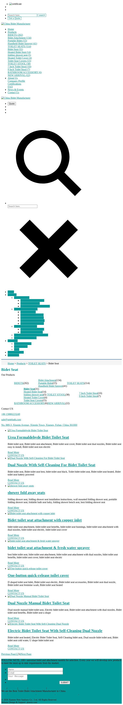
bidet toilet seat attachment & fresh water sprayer (49, 548)
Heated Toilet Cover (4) (20, 58)
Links (4, 694)
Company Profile (16, 81)
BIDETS (18, 383)
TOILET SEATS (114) (19, 46)
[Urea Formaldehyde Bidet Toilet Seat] (65, 430)
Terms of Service (37, 688)
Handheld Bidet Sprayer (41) (22, 43)
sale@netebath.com (17, 6)
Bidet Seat (29, 389)
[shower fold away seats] (65, 485)
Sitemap (23, 688)
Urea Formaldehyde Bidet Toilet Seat (38, 437)
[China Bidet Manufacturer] (15, 23)
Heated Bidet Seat (33, 391)
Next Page (26, 654)
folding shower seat (33, 394)
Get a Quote (14, 18)
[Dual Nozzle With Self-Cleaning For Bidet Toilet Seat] (65, 458)
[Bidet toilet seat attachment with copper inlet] (65, 513)
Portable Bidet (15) (17, 40)
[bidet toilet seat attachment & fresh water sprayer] (65, 541)
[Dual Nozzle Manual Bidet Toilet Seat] (65, 596)
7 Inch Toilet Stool (88, 393)
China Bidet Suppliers (67, 694)
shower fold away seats (26, 492)
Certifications (14, 83)
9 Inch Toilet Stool (88, 396)
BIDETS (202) (15, 35)
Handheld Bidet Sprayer (50, 386)
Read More (13, 452)
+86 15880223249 (17, 9)
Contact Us (13, 92)
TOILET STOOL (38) (19, 63)
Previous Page (8, 654)
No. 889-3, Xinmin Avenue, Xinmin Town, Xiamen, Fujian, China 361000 (39, 425)
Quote (12, 103)
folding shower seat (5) (19, 55)
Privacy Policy (54, 688)
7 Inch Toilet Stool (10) (19, 66)
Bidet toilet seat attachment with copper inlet (45, 520)
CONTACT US (16, 455)
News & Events (16, 89)
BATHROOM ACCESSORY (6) (25, 72)
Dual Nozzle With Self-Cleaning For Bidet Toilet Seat (51, 465)
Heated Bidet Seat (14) (19, 52)
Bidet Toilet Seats (46, 694)
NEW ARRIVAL (56, 403)
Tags (3, 688)
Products (12, 32)
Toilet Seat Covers (33, 400)
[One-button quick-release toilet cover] (65, 568)
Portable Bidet (45, 383)
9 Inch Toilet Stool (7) (19, 69)
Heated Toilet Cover (34, 397)
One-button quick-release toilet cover (38, 575)
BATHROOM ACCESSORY (29, 403)
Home (11, 29)
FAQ (10, 86)
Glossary (12, 688)
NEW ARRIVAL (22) (19, 75)
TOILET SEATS (75, 383)
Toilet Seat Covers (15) (19, 60)
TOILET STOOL (56, 394)
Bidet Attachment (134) (19, 37)
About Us (13, 78)
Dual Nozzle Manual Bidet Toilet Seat (39, 603)
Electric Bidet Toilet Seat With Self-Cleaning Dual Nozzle (55, 631)
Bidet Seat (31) (15, 49)
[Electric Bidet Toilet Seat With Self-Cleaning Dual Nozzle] (65, 624)
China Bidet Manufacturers (22, 694)
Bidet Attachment (47, 380)
